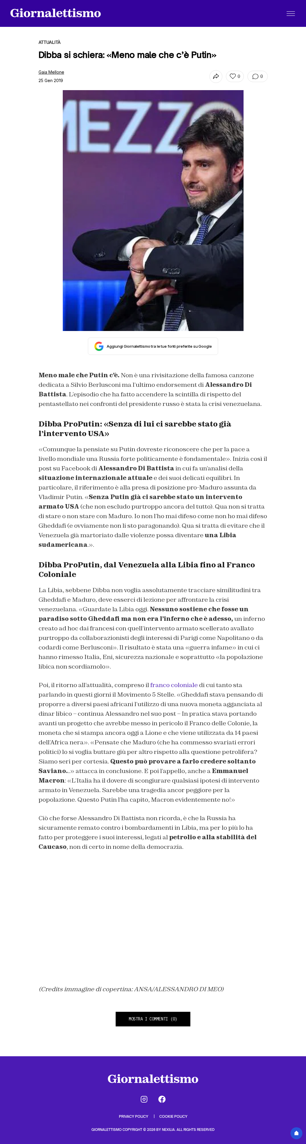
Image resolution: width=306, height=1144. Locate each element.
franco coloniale (174, 685)
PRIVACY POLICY (134, 1116)
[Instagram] (144, 1099)
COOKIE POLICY (173, 1116)
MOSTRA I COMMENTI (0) (153, 1019)
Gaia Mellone (51, 72)
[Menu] (291, 13)
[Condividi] (215, 76)
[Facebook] (162, 1099)
